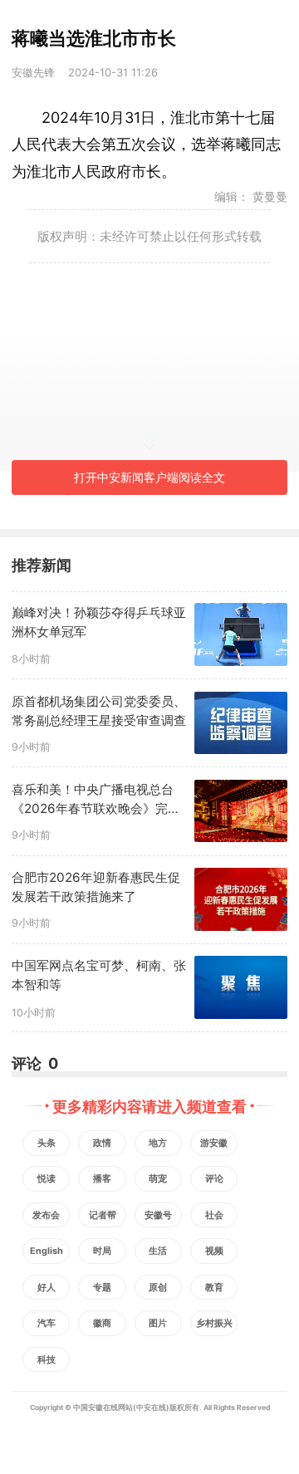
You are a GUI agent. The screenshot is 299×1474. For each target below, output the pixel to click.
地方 (158, 1143)
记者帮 (102, 1215)
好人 (46, 1287)
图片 (158, 1323)
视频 (214, 1251)
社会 (214, 1215)
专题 (102, 1287)
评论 (214, 1178)
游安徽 (214, 1143)
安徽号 (158, 1215)
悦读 (46, 1178)
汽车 (46, 1323)
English (46, 1251)
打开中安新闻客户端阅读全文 (149, 477)
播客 (102, 1178)
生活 (158, 1251)
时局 (102, 1251)
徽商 (102, 1323)
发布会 (46, 1215)
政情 (102, 1143)
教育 (214, 1287)
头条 (46, 1143)
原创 (158, 1287)
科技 (46, 1359)
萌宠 (158, 1178)
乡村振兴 (214, 1323)
